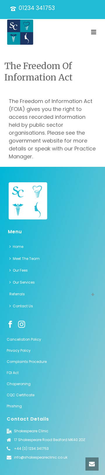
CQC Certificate (21, 394)
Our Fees (20, 270)
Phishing (14, 406)
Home (18, 246)
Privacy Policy (19, 350)
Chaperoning (19, 383)
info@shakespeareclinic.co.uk (40, 457)
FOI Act (13, 372)
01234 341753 (37, 8)
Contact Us (23, 305)
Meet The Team (26, 258)
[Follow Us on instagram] (21, 324)
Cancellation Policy (24, 339)
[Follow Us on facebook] (10, 324)
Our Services (24, 282)
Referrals (17, 293)
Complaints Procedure (27, 361)
